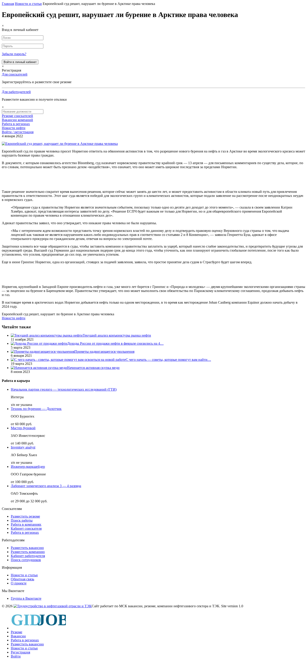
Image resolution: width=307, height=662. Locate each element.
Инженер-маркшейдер (28, 466)
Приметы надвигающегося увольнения (104, 351)
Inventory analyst (23, 447)
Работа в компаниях (26, 524)
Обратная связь (22, 579)
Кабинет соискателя (26, 528)
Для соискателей (14, 74)
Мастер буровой (23, 428)
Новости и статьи (24, 575)
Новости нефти (13, 128)
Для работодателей (16, 92)
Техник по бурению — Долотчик (36, 409)
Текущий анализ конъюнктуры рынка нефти (117, 335)
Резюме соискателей (17, 116)
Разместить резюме (25, 516)
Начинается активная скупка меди (93, 368)
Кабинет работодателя (28, 556)
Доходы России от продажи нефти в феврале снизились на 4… (115, 343)
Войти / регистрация (17, 132)
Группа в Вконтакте (26, 598)
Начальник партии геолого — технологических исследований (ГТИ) (64, 389)
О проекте (19, 583)
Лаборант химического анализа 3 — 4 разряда (46, 486)
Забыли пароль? (14, 54)
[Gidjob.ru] (52, 606)
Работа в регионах (16, 124)
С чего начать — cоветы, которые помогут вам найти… (168, 359)
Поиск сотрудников (26, 560)
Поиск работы (22, 520)
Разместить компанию (28, 552)
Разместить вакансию (27, 548)
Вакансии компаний (17, 120)
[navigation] (153, 635)
